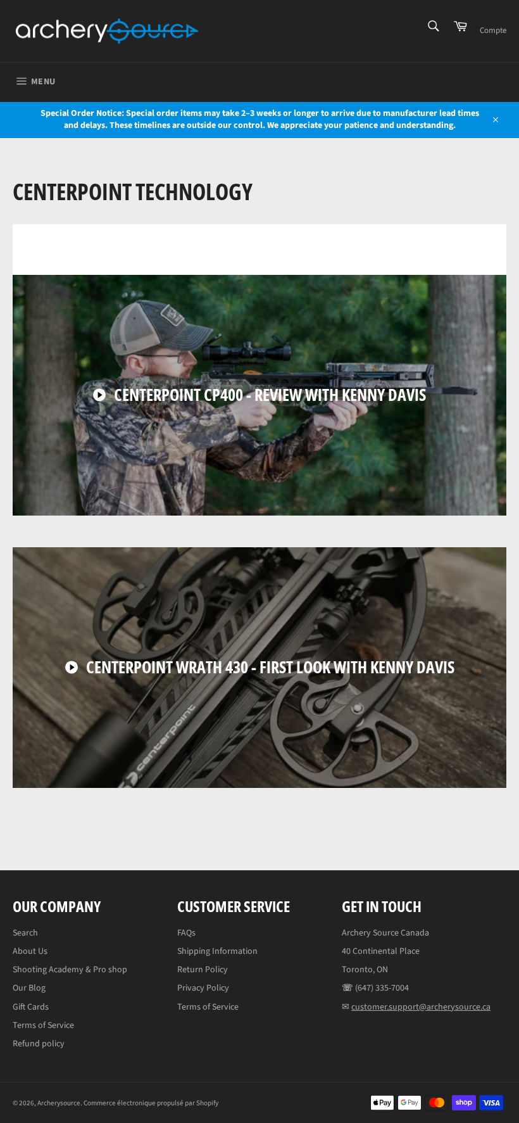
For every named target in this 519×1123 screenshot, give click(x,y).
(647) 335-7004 (382, 988)
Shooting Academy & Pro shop (70, 969)
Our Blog (29, 988)
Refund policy (39, 1043)
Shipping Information (217, 951)
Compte (493, 30)
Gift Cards (31, 1007)
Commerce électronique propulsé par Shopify (151, 1103)
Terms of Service (43, 1025)
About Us (30, 951)
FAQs (186, 933)
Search (25, 933)
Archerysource (58, 1103)
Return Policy (202, 969)
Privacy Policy (203, 988)
